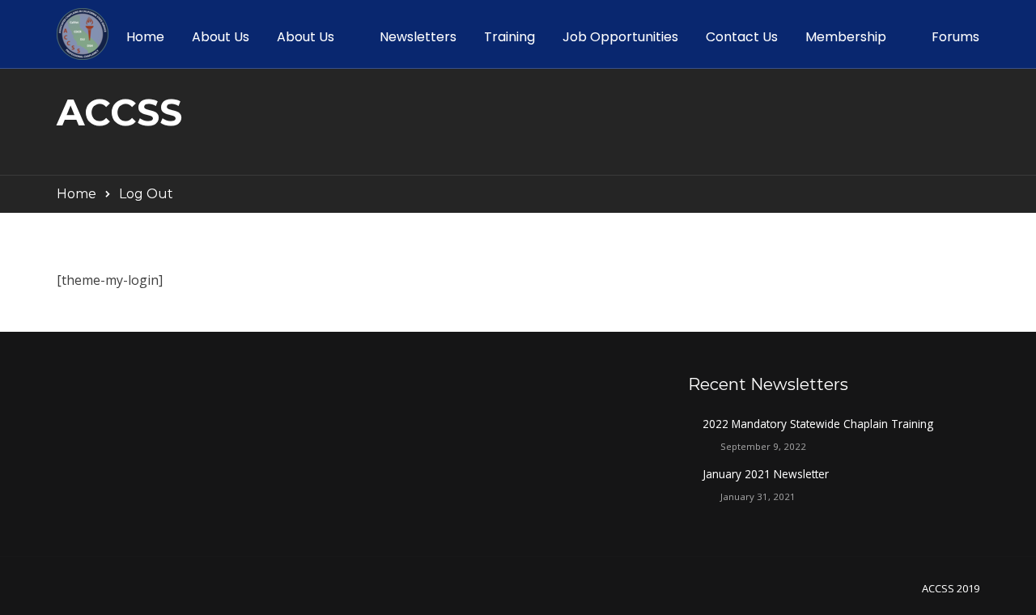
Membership (845, 37)
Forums (955, 37)
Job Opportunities (620, 37)
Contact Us (742, 37)
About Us (220, 37)
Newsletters (418, 37)
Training (509, 37)
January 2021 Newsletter (766, 473)
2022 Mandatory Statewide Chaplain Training (818, 423)
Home (145, 37)
